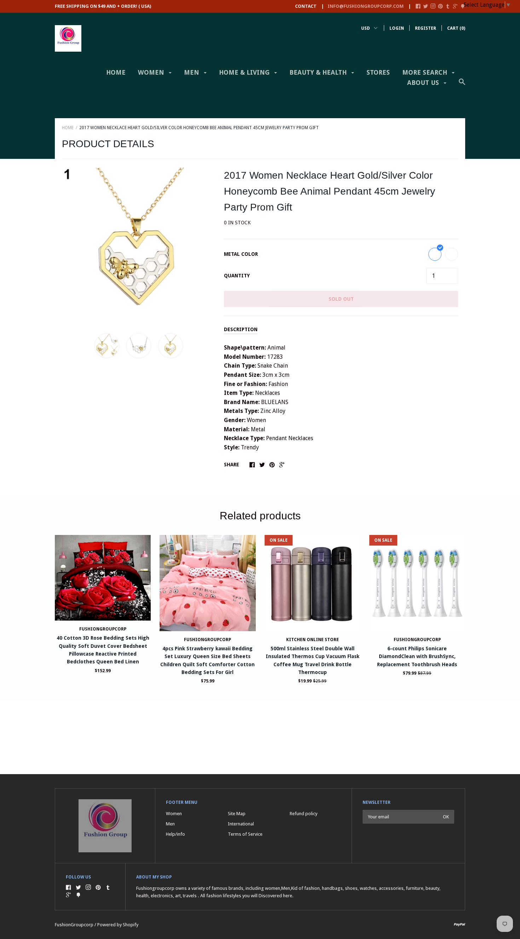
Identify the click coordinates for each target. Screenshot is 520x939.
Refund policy (303, 813)
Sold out (341, 299)
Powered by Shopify (117, 924)
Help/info (175, 834)
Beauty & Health (318, 72)
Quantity (237, 275)
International (241, 823)
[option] (138, 244)
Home (116, 72)
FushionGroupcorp (102, 629)
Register (425, 28)
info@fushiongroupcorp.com (366, 6)
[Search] (462, 85)
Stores (378, 72)
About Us (424, 82)
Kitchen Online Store (312, 639)
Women (152, 72)
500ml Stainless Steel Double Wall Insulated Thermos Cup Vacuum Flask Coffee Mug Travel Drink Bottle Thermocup (312, 660)
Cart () (456, 28)
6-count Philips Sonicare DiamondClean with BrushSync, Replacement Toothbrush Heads (417, 656)
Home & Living (245, 72)
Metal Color (241, 254)
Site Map (236, 813)
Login (396, 28)
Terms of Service (245, 834)
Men (192, 72)
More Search (425, 72)
